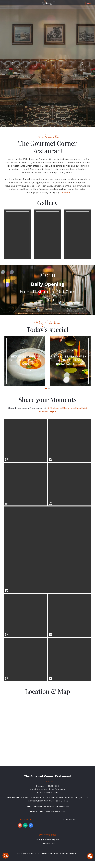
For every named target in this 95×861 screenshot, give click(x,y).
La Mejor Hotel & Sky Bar (47, 839)
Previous (13, 63)
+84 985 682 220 (40, 806)
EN (90, 3)
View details (47, 299)
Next (82, 63)
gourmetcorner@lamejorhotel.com (50, 811)
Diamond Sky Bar (47, 843)
